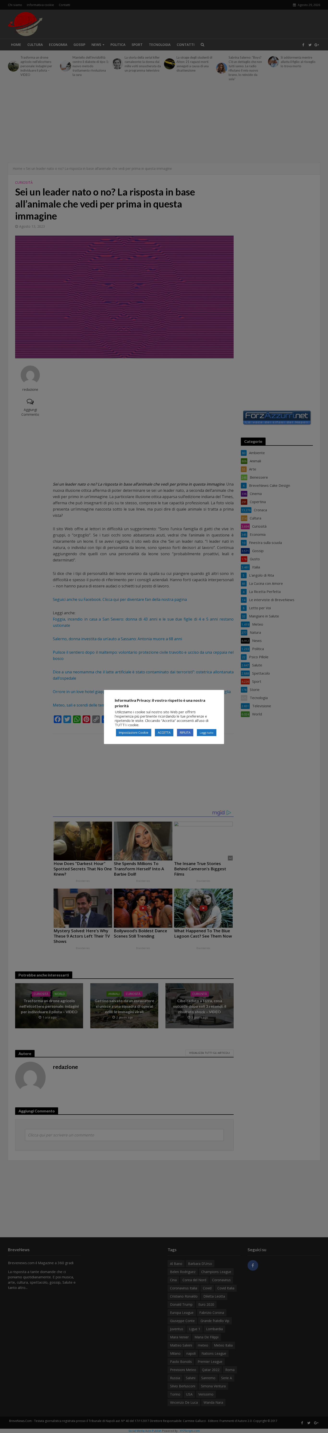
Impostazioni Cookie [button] (133, 732)
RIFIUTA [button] (185, 732)
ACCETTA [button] (164, 732)
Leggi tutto (206, 732)
